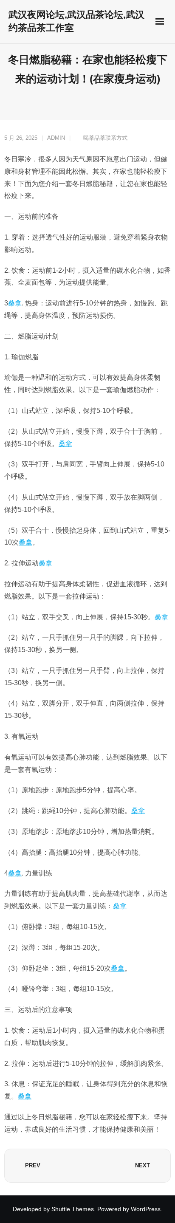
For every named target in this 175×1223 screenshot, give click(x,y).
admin (56, 138)
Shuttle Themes (72, 1209)
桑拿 (15, 303)
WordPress (146, 1209)
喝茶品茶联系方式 (105, 138)
